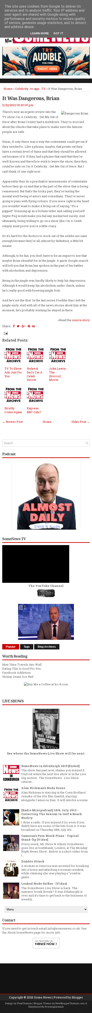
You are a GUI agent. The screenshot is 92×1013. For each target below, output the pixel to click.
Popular (11, 646)
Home (8, 89)
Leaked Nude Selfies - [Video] (44, 883)
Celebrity (21, 89)
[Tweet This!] (18, 326)
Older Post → (80, 422)
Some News (43, 997)
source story (81, 320)
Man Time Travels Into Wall (22, 664)
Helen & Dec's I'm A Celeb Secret (34, 374)
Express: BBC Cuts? (34, 410)
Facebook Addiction (16, 673)
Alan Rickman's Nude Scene (43, 788)
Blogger (77, 997)
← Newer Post (12, 422)
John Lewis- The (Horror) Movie (58, 374)
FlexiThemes (24, 1003)
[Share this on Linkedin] (33, 326)
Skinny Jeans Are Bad (17, 677)
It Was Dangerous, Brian (30, 98)
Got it (58, 33)
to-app (34, 89)
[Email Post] (5, 333)
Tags (27, 646)
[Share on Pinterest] (29, 326)
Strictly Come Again (13, 410)
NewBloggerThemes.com (70, 1003)
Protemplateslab (54, 1006)
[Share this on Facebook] (14, 326)
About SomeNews (20, 932)
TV (43, 89)
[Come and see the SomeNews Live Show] (46, 749)
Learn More (39, 33)
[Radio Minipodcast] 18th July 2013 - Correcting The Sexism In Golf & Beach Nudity (51, 814)
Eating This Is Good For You (21, 669)
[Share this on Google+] (24, 326)
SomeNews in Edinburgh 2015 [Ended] (50, 766)
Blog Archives (47, 646)
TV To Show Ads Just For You (13, 372)
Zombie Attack (32, 861)
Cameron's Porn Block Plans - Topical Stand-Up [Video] (50, 838)
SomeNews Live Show (47, 753)
